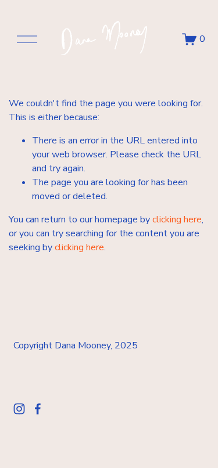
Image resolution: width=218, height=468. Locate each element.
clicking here (177, 219)
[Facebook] (38, 409)
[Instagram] (19, 409)
